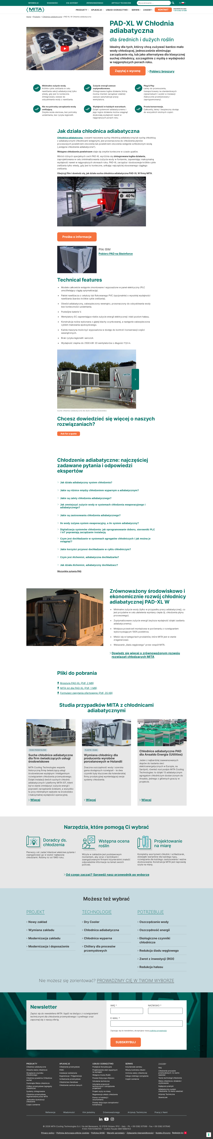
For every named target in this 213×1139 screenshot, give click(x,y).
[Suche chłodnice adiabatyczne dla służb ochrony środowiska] (96, 379)
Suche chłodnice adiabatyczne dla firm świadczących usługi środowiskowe (50, 758)
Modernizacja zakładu (44, 938)
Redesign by (178, 1133)
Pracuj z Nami (161, 1112)
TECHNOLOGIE (97, 911)
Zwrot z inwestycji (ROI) (156, 959)
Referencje (50, 1112)
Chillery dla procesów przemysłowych (99, 948)
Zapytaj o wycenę (127, 71)
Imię (113, 1005)
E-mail (115, 1018)
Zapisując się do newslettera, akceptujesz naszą (138, 1031)
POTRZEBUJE (150, 911)
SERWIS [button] (135, 10)
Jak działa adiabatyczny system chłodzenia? (86, 482)
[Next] (135, 379)
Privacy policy (47, 1133)
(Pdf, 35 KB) (86, 693)
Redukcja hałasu (151, 967)
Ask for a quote (69, 433)
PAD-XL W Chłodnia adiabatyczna (77, 17)
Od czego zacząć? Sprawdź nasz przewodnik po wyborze (107, 874)
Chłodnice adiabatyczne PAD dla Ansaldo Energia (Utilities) (161, 752)
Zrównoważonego (111, 1112)
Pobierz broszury (162, 71)
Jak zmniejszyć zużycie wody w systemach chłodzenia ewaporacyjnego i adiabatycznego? (103, 506)
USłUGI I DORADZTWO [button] (117, 10)
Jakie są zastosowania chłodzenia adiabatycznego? (90, 515)
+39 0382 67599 (180, 10)
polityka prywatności (158, 1031)
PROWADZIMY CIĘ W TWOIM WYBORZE (135, 980)
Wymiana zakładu (41, 930)
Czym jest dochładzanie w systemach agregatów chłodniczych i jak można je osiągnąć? (105, 540)
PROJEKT (35, 911)
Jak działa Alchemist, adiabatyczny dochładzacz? (89, 565)
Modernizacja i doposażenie (48, 946)
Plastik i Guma (91, 750)
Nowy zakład (37, 922)
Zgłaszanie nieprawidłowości (140, 1133)
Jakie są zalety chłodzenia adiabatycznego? (85, 498)
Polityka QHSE (98, 1133)
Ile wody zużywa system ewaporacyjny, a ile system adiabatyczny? (99, 523)
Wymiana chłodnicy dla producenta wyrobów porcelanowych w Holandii (103, 758)
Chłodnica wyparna (98, 938)
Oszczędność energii (154, 930)
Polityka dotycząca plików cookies (72, 1133)
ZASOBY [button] (147, 10)
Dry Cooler (91, 922)
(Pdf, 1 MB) (78, 688)
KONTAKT (163, 9)
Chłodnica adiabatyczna (101, 930)
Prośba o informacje (76, 237)
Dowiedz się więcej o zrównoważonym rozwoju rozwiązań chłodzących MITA (146, 655)
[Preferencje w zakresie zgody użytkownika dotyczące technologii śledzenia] (208, 1134)
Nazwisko (154, 1005)
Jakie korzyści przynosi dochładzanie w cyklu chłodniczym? (95, 549)
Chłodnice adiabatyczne (52, 17)
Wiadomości (69, 1112)
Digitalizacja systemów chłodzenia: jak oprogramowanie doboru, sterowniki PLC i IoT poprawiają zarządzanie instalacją (107, 531)
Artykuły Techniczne (137, 1112)
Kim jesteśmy (89, 1112)
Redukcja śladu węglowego (159, 950)
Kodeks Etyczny (163, 1133)
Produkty (36, 17)
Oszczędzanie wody (154, 922)
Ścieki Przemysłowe (37, 750)
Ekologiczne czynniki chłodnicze (154, 940)
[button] (182, 3)
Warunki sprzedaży (116, 1133)
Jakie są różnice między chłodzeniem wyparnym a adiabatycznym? (99, 490)
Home (28, 17)
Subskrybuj (126, 1042)
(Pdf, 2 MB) (77, 683)
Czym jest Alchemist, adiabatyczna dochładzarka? (89, 557)
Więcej (35, 800)
